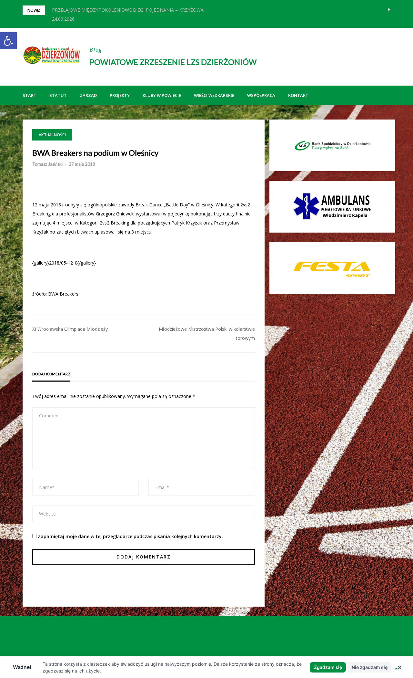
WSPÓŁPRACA (261, 95)
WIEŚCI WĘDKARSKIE (214, 95)
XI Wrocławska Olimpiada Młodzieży (70, 329)
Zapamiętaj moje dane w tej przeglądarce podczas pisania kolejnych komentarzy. (130, 536)
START (29, 95)
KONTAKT (298, 95)
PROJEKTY (120, 95)
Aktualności (52, 135)
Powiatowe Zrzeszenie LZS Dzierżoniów (173, 62)
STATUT (58, 95)
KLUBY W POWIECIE (162, 95)
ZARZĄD (88, 95)
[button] (8, 40)
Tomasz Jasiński (47, 164)
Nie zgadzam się (370, 667)
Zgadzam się (328, 667)
